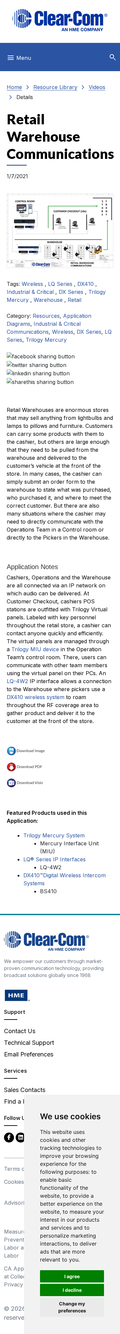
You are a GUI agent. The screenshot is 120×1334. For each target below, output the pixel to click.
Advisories (17, 1202)
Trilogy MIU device (35, 649)
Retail (74, 300)
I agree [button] (72, 1276)
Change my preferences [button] (72, 1307)
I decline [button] (72, 1290)
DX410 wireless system (35, 697)
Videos (97, 87)
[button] (113, 57)
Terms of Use (21, 1168)
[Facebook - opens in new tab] (9, 1137)
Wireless (33, 284)
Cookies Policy (22, 1181)
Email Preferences (28, 1054)
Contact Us (19, 1031)
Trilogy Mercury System (54, 835)
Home (14, 87)
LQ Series (61, 284)
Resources (46, 315)
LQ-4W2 (17, 681)
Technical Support (29, 1042)
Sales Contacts (24, 1089)
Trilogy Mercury (46, 339)
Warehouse (49, 300)
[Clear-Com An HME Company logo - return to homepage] (46, 940)
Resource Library (55, 87)
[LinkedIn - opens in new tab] (21, 1137)
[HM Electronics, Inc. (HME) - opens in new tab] (17, 995)
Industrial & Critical (31, 292)
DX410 (86, 284)
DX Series (72, 292)
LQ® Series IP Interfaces (54, 859)
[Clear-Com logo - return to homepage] (60, 20)
